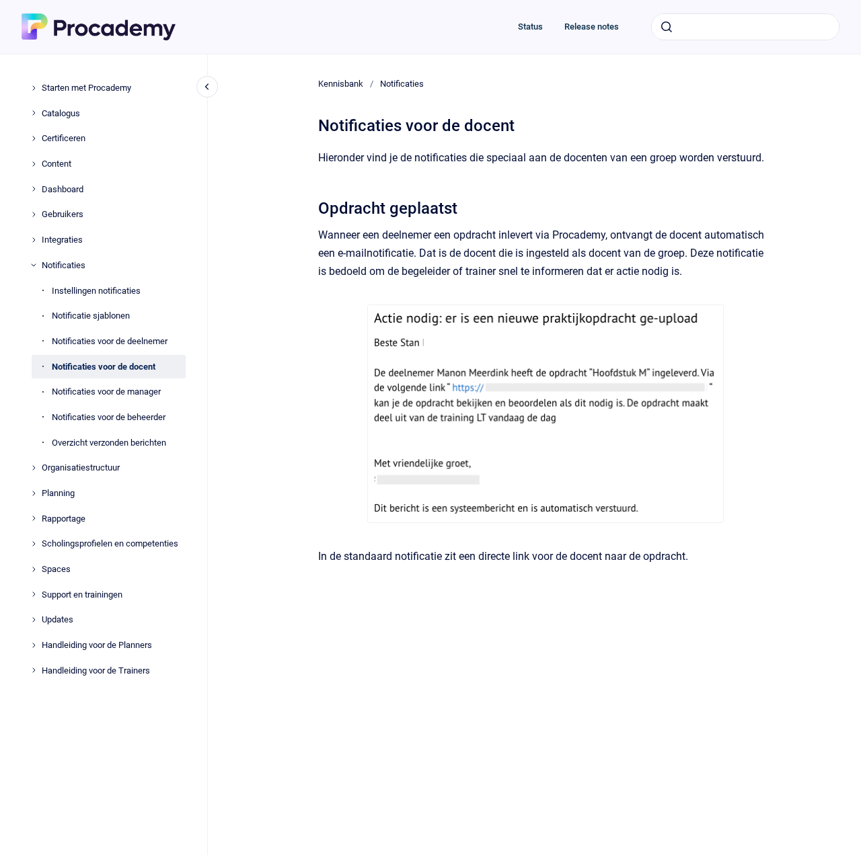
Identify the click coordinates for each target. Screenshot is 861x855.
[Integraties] (33, 240)
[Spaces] (33, 569)
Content (56, 164)
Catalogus (61, 113)
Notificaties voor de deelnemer (109, 341)
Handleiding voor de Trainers (96, 670)
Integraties (62, 240)
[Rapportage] (33, 518)
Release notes (591, 27)
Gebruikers (62, 214)
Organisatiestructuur (81, 467)
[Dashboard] (33, 189)
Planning (58, 493)
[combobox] (745, 27)
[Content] (33, 164)
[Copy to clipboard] (312, 206)
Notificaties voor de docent (103, 366)
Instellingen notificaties (96, 290)
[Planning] (33, 493)
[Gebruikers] (33, 214)
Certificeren (63, 138)
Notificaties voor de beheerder (108, 417)
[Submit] (666, 27)
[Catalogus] (33, 113)
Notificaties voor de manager (106, 391)
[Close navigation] (207, 86)
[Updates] (33, 619)
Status (530, 27)
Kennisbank (340, 84)
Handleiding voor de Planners (97, 645)
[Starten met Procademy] (33, 88)
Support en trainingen (82, 594)
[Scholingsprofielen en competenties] (33, 543)
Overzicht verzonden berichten (109, 442)
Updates (57, 619)
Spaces (56, 569)
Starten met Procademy (86, 88)
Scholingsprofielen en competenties (110, 543)
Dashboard (62, 189)
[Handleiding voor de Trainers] (33, 670)
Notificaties (63, 265)
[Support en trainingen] (33, 594)
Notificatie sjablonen (91, 316)
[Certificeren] (33, 138)
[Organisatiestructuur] (33, 467)
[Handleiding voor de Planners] (33, 645)
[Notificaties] (33, 264)
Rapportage (63, 518)
